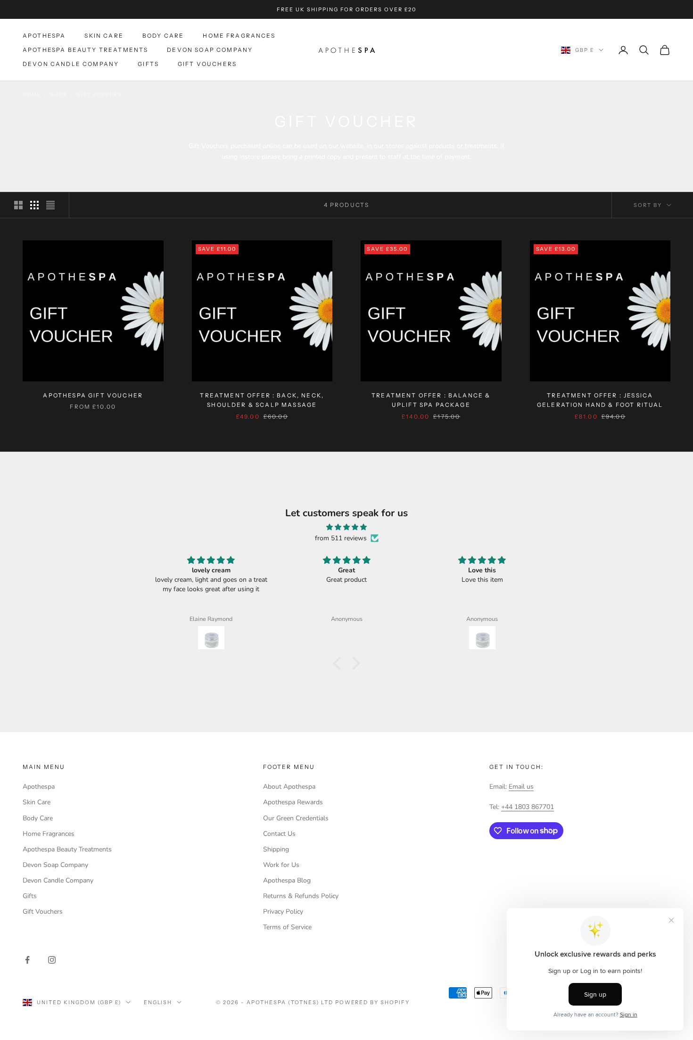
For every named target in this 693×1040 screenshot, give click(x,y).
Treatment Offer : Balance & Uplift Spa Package (430, 400)
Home (32, 94)
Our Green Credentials (296, 818)
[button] (339, 663)
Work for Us (281, 864)
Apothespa (44, 35)
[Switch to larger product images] (18, 205)
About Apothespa (289, 786)
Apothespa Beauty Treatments (85, 49)
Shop (58, 94)
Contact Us (279, 833)
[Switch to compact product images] (50, 205)
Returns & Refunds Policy (300, 895)
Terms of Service (287, 927)
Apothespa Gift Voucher (93, 395)
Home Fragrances (239, 35)
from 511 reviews (341, 538)
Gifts (148, 64)
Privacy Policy (283, 911)
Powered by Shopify (372, 1002)
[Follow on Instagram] (52, 960)
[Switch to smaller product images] (34, 205)
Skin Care (103, 35)
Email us (521, 786)
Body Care (163, 35)
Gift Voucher (99, 94)
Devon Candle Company (71, 64)
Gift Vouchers (207, 64)
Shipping (276, 849)
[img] (346, 527)
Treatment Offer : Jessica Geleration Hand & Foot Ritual (600, 400)
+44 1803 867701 (527, 806)
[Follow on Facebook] (27, 960)
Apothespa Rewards (293, 802)
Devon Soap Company (210, 49)
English (158, 1002)
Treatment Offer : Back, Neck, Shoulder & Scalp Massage (262, 400)
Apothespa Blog (287, 880)
